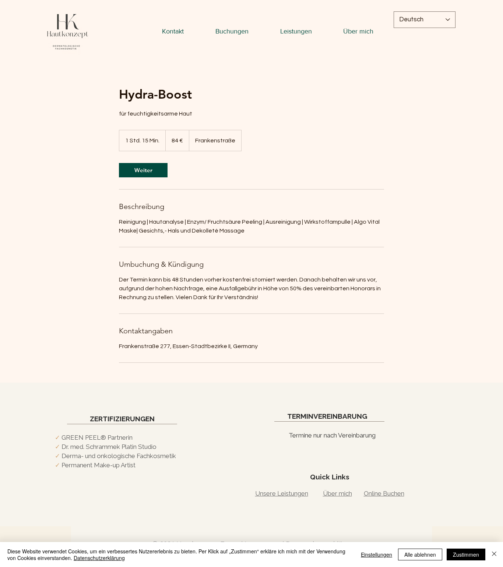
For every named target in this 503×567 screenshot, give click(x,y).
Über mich (337, 493)
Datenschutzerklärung (99, 557)
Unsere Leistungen (281, 493)
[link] (143, 170)
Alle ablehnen (420, 554)
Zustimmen (466, 554)
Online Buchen (384, 493)
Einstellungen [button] (376, 554)
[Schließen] (494, 554)
